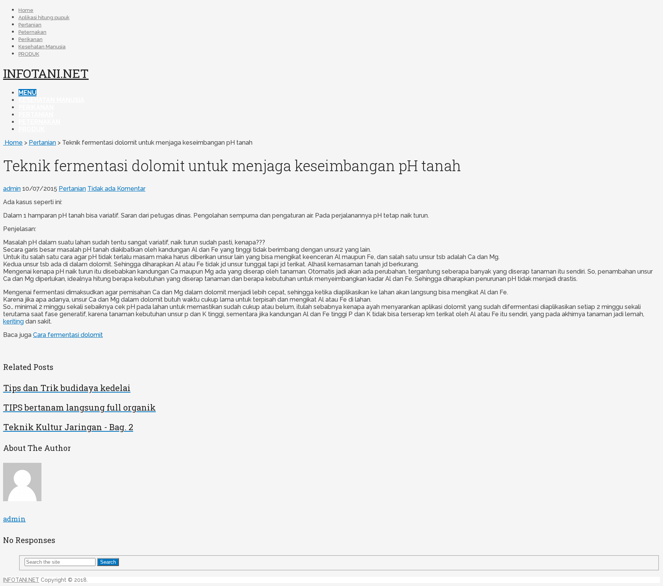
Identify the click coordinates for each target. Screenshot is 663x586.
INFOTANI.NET (46, 73)
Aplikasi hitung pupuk (43, 17)
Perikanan (30, 39)
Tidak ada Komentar (116, 188)
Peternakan (32, 32)
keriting (13, 321)
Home (25, 10)
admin (12, 188)
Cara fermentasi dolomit (68, 334)
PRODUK (28, 54)
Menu (27, 92)
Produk (31, 129)
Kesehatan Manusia (42, 47)
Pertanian (29, 25)
